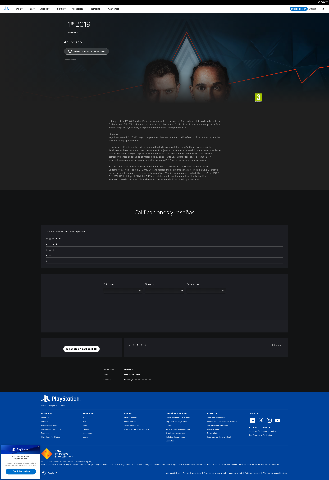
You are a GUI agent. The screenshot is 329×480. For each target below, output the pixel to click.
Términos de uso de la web (215, 473)
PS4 (84, 421)
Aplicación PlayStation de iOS (261, 427)
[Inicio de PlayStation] (6, 8)
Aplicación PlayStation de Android (263, 431)
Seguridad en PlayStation (176, 421)
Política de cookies (252, 473)
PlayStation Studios (49, 425)
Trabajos (44, 421)
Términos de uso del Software (275, 473)
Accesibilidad (130, 421)
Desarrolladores (214, 433)
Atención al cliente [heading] (176, 413)
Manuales (170, 441)
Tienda (17, 8)
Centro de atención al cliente (178, 418)
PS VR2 (85, 425)
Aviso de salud (213, 429)
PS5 (31, 8)
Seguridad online (131, 425)
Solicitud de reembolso (175, 437)
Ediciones (108, 284)
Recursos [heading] (212, 413)
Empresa (45, 433)
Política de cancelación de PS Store (222, 421)
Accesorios (77, 8)
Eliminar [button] (276, 345)
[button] (81, 349)
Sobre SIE (45, 418)
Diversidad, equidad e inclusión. (137, 429)
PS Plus (60, 8)
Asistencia (113, 8)
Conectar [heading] (254, 413)
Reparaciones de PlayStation (178, 429)
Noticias (95, 8)
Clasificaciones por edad (217, 425)
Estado (168, 425)
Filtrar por (150, 284)
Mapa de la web (235, 473)
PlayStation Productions (51, 429)
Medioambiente (131, 418)
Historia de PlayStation (50, 437)
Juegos (44, 8)
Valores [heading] (128, 413)
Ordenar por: (193, 284)
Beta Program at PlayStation (260, 435)
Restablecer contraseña (175, 433)
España (51, 473)
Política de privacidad (192, 473)
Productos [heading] (88, 413)
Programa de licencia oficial (219, 437)
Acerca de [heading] (46, 413)
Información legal (173, 473)
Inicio (43, 406)
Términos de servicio (216, 418)
